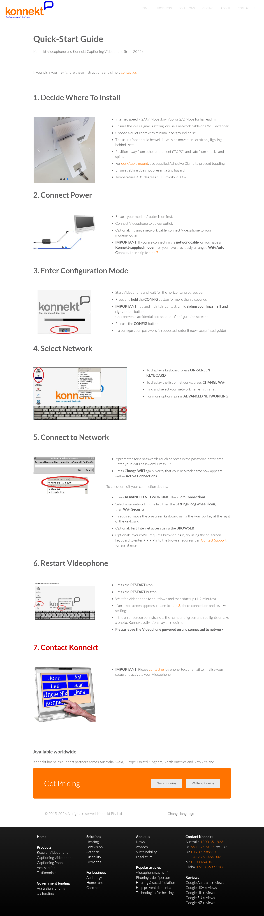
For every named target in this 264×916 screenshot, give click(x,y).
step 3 (175, 605)
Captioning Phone (50, 862)
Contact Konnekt (199, 836)
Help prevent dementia (153, 887)
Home (42, 836)
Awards (142, 847)
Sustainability (146, 852)
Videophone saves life (152, 872)
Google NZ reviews (200, 902)
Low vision (94, 847)
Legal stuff (144, 857)
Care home (94, 887)
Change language (181, 813)
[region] (64, 150)
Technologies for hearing (155, 892)
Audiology (94, 877)
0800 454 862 (202, 862)
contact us (129, 72)
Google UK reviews (200, 892)
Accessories (46, 867)
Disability (93, 857)
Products (44, 847)
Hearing (92, 841)
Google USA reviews (201, 887)
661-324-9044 (203, 847)
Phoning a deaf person (153, 877)
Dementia (93, 862)
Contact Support (213, 540)
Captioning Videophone (55, 857)
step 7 (153, 252)
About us (143, 836)
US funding (45, 893)
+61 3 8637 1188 (210, 867)
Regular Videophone (52, 852)
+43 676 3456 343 (206, 857)
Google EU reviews (200, 897)
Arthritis (92, 852)
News (140, 841)
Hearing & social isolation (155, 882)
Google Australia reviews (205, 882)
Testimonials (46, 872)
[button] (39, 149)
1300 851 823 (211, 841)
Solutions (93, 836)
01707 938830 (203, 852)
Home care (94, 882)
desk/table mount (134, 163)
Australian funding (51, 888)
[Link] (29, 9)
